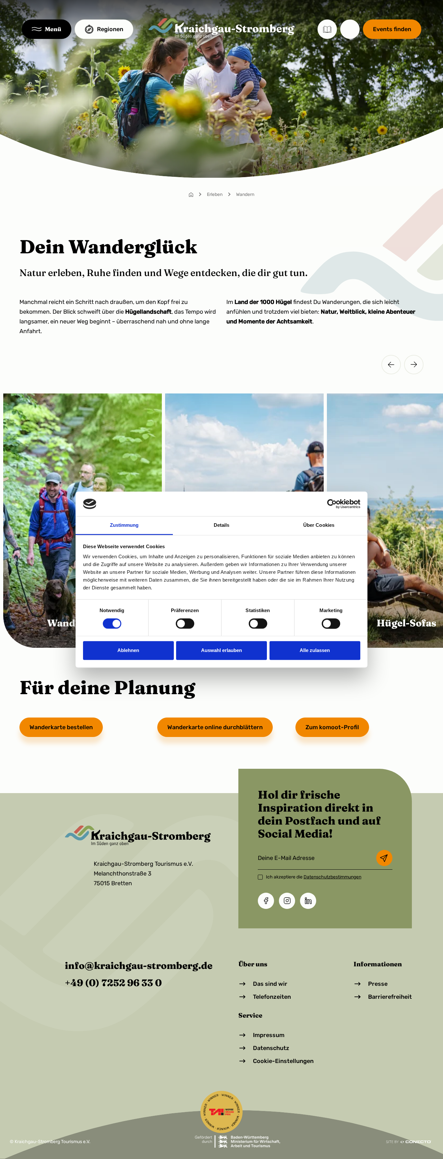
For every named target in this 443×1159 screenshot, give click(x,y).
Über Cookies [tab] (318, 525)
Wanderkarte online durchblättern (215, 727)
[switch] (185, 623)
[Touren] (350, 29)
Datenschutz (271, 1048)
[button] (46, 29)
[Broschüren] (327, 29)
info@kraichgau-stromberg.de (138, 965)
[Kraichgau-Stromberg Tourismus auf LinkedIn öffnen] (308, 901)
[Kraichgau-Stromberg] (221, 28)
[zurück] (391, 364)
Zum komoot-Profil (332, 727)
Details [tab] (222, 525)
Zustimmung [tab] (124, 525)
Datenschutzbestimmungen (332, 877)
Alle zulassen (315, 650)
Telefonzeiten (272, 996)
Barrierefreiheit (390, 996)
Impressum (268, 1035)
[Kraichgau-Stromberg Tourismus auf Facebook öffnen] (266, 901)
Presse (378, 983)
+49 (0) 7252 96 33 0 (113, 982)
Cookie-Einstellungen (283, 1061)
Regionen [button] (110, 29)
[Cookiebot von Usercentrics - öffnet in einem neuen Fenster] (332, 504)
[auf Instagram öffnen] (287, 901)
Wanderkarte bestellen (61, 727)
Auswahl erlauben (221, 650)
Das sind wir (270, 983)
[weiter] (414, 364)
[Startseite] (191, 194)
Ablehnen (128, 650)
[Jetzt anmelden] (384, 858)
